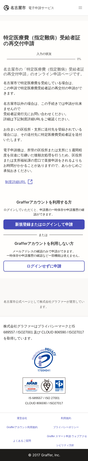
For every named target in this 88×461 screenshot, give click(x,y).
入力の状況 (44, 54)
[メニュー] (80, 8)
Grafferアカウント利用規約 (22, 427)
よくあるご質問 (22, 440)
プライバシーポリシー (66, 427)
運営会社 (22, 418)
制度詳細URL (15, 182)
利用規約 (66, 418)
